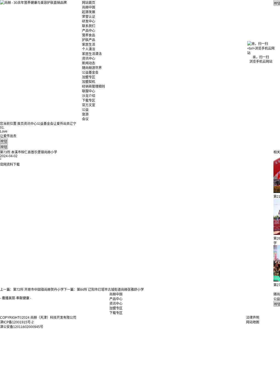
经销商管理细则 (93, 86)
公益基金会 (90, 72)
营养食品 (88, 35)
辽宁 (73, 124)
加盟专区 (88, 77)
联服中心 (88, 91)
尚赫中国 (88, 7)
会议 (85, 119)
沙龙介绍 (88, 96)
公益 (85, 110)
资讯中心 (88, 59)
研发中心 (88, 21)
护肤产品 (88, 40)
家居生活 (88, 45)
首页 (20, 124)
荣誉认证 (88, 17)
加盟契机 (88, 82)
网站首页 (88, 3)
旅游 (85, 114)
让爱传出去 (61, 124)
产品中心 (88, 31)
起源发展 (88, 12)
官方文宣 (88, 105)
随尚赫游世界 (92, 68)
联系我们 (88, 26)
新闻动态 (88, 63)
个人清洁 (88, 49)
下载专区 (88, 100)
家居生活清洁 (92, 54)
